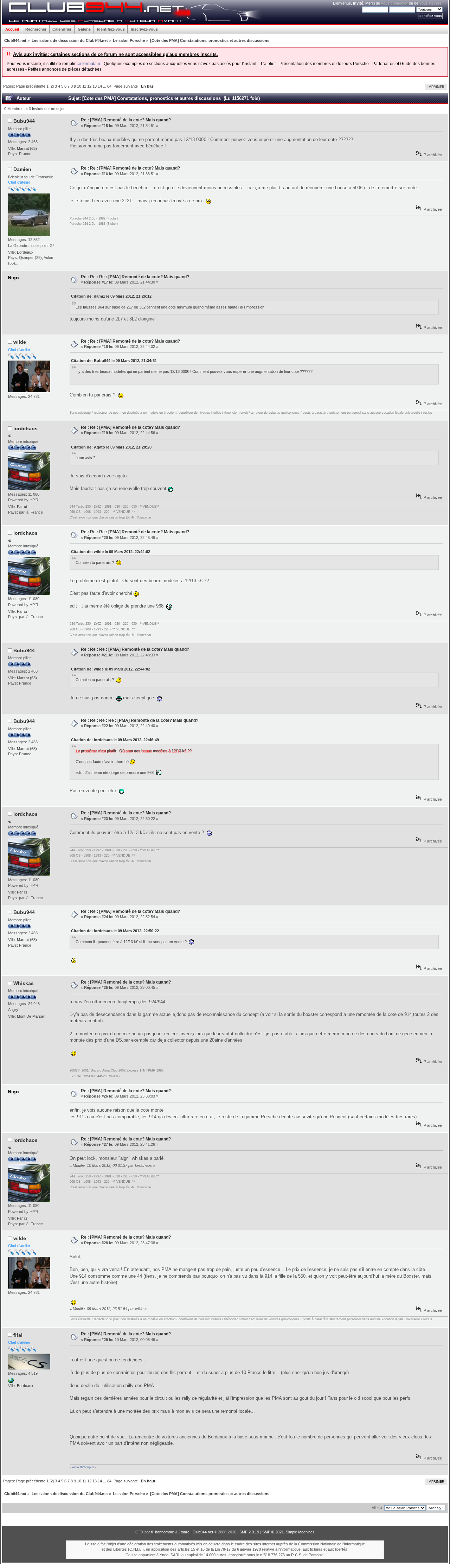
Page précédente (30, 86)
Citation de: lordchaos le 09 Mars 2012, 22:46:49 (115, 740)
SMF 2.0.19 (249, 1532)
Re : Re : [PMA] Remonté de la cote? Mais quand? (130, 168)
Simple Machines (300, 1532)
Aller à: (377, 1508)
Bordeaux (25, 252)
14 (100, 86)
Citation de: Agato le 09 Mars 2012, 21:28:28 (111, 447)
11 (84, 86)
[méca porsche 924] (11, 1382)
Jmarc (184, 1532)
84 (109, 86)
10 (79, 86)
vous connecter (394, 3)
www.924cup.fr (83, 1467)
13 (94, 86)
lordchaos (25, 428)
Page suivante (126, 86)
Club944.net (203, 1532)
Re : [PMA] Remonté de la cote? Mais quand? (126, 119)
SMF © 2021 (273, 1532)
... (105, 86)
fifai (17, 1335)
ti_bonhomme (162, 1532)
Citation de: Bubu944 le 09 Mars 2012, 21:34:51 (114, 360)
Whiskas (23, 983)
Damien (22, 169)
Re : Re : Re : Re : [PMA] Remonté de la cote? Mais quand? (139, 720)
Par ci (22, 506)
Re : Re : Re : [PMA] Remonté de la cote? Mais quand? (135, 276)
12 (89, 86)
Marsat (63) (27, 148)
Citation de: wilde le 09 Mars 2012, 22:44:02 (110, 551)
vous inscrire (430, 3)
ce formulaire (89, 63)
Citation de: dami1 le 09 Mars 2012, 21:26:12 (111, 296)
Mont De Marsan (31, 1016)
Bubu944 (24, 121)
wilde (19, 342)
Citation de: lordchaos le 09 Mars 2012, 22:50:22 (115, 931)
